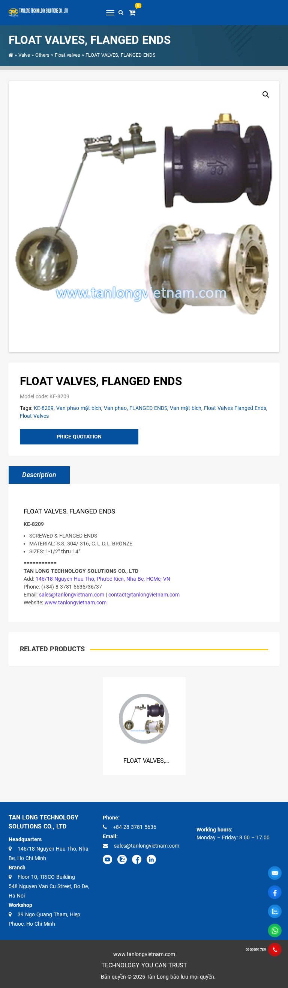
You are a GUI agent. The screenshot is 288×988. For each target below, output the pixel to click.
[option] (144, 726)
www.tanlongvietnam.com (75, 602)
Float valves (67, 55)
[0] (133, 13)
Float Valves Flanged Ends (235, 408)
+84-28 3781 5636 (134, 827)
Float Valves (34, 416)
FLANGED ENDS (148, 408)
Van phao (115, 408)
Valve (24, 55)
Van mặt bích (185, 408)
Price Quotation (79, 437)
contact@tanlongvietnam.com (144, 595)
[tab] (39, 475)
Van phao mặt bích (78, 408)
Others (42, 55)
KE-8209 (44, 408)
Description (39, 474)
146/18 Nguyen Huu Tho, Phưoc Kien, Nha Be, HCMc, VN (103, 579)
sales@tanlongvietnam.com (71, 595)
